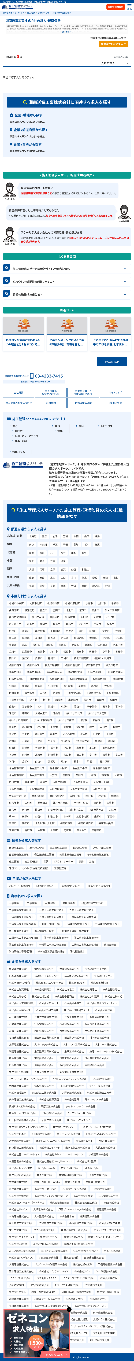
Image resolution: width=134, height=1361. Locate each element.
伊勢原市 (14, 692)
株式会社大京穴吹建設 (21, 1003)
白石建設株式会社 (69, 1065)
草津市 (12, 816)
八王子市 (118, 644)
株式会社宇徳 (66, 1216)
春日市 (28, 830)
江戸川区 (102, 644)
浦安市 (12, 713)
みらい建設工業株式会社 (22, 1250)
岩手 (55, 536)
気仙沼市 (54, 617)
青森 (44, 536)
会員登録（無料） (116, 7)
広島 (31, 577)
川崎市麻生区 (36, 679)
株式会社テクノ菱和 (19, 982)
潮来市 (112, 741)
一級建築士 (15, 903)
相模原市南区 (100, 679)
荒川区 (36, 644)
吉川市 (53, 734)
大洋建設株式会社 (71, 1092)
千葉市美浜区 (16, 699)
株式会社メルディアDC (21, 1257)
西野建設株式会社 (94, 1257)
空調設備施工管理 (19, 854)
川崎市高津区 (115, 672)
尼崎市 (110, 802)
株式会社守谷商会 (64, 996)
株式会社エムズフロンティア (54, 1271)
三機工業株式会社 (74, 1017)
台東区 (119, 631)
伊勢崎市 (53, 754)
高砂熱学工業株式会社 (46, 976)
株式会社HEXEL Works (47, 1182)
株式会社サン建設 (86, 1161)
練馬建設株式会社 (89, 1216)
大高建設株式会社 (19, 1264)
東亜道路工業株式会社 (44, 1092)
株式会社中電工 (72, 1003)
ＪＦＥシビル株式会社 (20, 1278)
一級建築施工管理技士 (93, 903)
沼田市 (80, 754)
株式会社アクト (82, 1271)
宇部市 (12, 823)
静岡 (42, 561)
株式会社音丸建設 (78, 1319)
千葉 (55, 544)
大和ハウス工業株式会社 (77, 1044)
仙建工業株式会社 (51, 1120)
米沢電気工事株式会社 (77, 1147)
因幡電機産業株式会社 (110, 1264)
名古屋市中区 (79, 768)
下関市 (111, 816)
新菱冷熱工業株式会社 (97, 1024)
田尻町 (28, 802)
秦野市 (82, 686)
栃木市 (54, 747)
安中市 (93, 754)
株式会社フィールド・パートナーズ (26, 1202)
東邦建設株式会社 (103, 1312)
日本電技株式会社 (19, 1065)
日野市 (119, 651)
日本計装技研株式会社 (75, 1312)
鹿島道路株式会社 (99, 1017)
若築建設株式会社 (19, 1024)
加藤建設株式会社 (19, 1298)
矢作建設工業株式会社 (21, 1099)
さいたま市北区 (74, 713)
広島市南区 (82, 816)
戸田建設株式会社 (19, 1017)
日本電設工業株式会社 (97, 1058)
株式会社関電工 (42, 989)
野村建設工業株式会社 (74, 1188)
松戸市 (87, 699)
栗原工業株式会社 (50, 1106)
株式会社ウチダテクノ (78, 1120)
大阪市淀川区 (100, 789)
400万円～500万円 (45, 885)
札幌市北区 (35, 603)
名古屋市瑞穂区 (101, 768)
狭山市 (41, 727)
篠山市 (38, 809)
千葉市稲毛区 (93, 692)
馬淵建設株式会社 (94, 1065)
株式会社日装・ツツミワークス (90, 1305)
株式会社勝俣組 (108, 1278)
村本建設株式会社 (99, 1037)
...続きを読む (66, 32)
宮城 (65, 536)
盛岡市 (56, 610)
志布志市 (97, 830)
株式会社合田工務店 (86, 1202)
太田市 (67, 754)
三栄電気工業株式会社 (51, 1223)
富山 (42, 553)
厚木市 (95, 686)
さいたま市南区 (66, 720)
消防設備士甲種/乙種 (20, 951)
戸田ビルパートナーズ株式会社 (74, 1209)
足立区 (75, 644)
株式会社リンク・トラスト (85, 1250)
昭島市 (67, 651)
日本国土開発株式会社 (71, 1085)
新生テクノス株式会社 (68, 1133)
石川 (52, 553)
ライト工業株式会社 (100, 1085)
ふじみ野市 (69, 734)
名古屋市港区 (16, 775)
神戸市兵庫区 (60, 802)
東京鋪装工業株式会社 (21, 1147)
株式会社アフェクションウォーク (51, 1195)
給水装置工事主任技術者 (51, 951)
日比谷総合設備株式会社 (22, 1120)
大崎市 (97, 617)
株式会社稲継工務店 (108, 1292)
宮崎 (84, 586)
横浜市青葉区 (54, 672)
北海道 (32, 536)
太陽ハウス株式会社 (104, 1319)
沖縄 (107, 586)
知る (81, 426)
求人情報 (31, 13)
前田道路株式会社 (74, 1037)
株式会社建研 (71, 1099)
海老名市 (29, 692)
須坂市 (90, 761)
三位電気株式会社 (108, 1195)
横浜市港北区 (72, 665)
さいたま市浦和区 (43, 720)
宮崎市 (67, 830)
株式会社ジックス (18, 1209)
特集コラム (18, 452)
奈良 (73, 569)
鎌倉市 (25, 686)
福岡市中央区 (105, 823)
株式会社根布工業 (82, 1264)
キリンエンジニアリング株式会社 (69, 1078)
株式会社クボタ (98, 1298)
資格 (60, 431)
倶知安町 (29, 610)
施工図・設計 (31, 861)
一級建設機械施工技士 (77, 924)
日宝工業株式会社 (69, 1058)
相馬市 (110, 624)
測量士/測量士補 (50, 924)
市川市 (46, 699)
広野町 (12, 631)
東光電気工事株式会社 (71, 1072)
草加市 (67, 727)
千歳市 (115, 603)
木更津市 (73, 699)
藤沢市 (38, 686)
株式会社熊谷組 (17, 996)
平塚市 (12, 686)
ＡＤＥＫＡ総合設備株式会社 (76, 1292)
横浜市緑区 (15, 672)
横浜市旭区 (112, 665)
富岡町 (25, 631)
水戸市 (84, 734)
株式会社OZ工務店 (109, 1223)
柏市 (40, 706)
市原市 (64, 706)
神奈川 (43, 544)
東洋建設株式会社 (44, 1058)
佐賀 (42, 586)
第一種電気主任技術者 (56, 937)
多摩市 (38, 658)
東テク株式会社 (45, 1175)
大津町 (54, 830)
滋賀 (63, 569)
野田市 (100, 699)
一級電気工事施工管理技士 (74, 930)
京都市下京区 (75, 809)
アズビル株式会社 (70, 1168)
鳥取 (52, 577)
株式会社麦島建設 (59, 1202)
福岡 (31, 586)
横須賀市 (118, 679)
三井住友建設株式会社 (46, 1017)
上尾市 (54, 727)
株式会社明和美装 (19, 1195)
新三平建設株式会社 (20, 1175)
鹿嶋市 (98, 741)
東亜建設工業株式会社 (46, 1051)
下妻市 (38, 741)
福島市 (56, 624)
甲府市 (64, 761)
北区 (24, 644)
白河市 (97, 624)
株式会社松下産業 (83, 1195)
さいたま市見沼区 (18, 720)
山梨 (73, 553)
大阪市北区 (38, 796)
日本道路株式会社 (19, 976)
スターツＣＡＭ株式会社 (67, 1285)
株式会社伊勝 (72, 1182)
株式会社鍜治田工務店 (99, 1092)
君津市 (106, 706)
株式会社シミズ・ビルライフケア (104, 1237)
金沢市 (25, 761)
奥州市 (95, 610)
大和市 (108, 686)
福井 (63, 553)
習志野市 (27, 706)
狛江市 (25, 658)
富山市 (119, 754)
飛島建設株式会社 (44, 1065)
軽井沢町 (105, 761)
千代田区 (55, 631)
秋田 (76, 536)
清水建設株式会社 (44, 969)
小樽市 (89, 603)
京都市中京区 (55, 809)
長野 (84, 553)
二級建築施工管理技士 (21, 910)
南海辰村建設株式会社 (71, 1175)
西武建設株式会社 (69, 1030)
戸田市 (103, 727)
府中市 (54, 651)
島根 (115, 577)
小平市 (106, 651)
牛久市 (51, 741)
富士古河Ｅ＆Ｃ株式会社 (45, 1243)
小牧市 (92, 775)
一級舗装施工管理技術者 (82, 917)
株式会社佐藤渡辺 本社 (44, 1292)
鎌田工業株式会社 (19, 1230)
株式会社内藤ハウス (20, 1010)
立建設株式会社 (93, 1285)
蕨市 (91, 727)
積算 (46, 861)
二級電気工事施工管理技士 (23, 937)
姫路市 (97, 802)
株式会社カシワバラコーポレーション (64, 1154)
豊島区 (12, 644)
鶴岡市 (43, 624)
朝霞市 (116, 727)
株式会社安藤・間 (18, 1243)
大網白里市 (41, 713)
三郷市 (25, 734)
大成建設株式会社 (69, 969)
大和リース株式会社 (106, 1044)
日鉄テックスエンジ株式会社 (101, 1133)
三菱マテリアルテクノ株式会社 (97, 1127)
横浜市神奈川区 (102, 658)
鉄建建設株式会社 (19, 1051)
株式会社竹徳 (71, 1257)
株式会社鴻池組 (40, 996)
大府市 (118, 775)
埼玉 (65, 544)
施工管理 (14, 861)
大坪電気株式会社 (43, 1209)
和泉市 (115, 796)
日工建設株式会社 (39, 1285)
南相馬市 (40, 631)
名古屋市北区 (36, 768)
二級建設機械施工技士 (107, 924)
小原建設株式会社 (48, 1257)
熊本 (63, 586)
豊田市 (66, 775)
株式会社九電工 (65, 989)
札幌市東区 (53, 603)
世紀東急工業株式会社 (97, 1030)
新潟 (31, 553)
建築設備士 (110, 944)
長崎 (52, 586)
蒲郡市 (79, 775)
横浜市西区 (15, 665)
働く (14, 426)
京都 (52, 569)
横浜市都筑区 (75, 672)
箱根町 (56, 692)
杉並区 (119, 637)
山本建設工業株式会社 (81, 1223)
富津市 (119, 706)
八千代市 (92, 706)
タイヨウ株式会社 (75, 1340)
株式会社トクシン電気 (20, 1168)
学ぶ (57, 426)
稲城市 (51, 658)
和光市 (12, 734)
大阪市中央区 (57, 796)
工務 (91, 861)
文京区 (106, 631)
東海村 (12, 747)
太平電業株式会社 (19, 1044)
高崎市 (38, 754)
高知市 (25, 823)
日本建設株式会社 (52, 1113)
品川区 (38, 637)
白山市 (38, 761)
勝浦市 (51, 706)
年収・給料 (21, 441)
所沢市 (12, 727)
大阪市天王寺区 (102, 782)
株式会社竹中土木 (49, 1003)
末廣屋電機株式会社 (20, 1161)
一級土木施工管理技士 (51, 910)
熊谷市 (96, 720)
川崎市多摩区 (16, 679)
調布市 (80, 651)
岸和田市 (75, 796)
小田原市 (53, 686)
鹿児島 (96, 586)
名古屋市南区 (36, 775)
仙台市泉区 (38, 617)
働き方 (19, 431)
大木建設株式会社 (19, 1085)
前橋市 (25, 754)
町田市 (93, 651)
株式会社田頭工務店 (104, 1333)
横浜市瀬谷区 (34, 672)
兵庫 (42, 569)
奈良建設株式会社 (19, 1188)
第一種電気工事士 (19, 930)
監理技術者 (69, 903)
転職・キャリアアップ (26, 436)
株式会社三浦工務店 (45, 1188)
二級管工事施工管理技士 (85, 944)
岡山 (42, 577)
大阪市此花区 (80, 782)
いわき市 (83, 624)
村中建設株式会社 (19, 1182)
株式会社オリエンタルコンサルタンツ (28, 1127)
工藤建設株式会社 (101, 1188)
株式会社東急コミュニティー (102, 1003)
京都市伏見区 (96, 809)
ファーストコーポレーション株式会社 (28, 1078)
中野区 (106, 637)
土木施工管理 (36, 847)
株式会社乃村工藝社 (47, 1010)
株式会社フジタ (77, 982)
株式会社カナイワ (78, 1333)
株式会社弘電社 (111, 989)
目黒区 (51, 637)
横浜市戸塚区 (92, 665)
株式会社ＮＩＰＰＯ (47, 1278)
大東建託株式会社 (44, 1216)
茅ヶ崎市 (68, 686)
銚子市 (33, 699)
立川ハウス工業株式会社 (54, 1250)
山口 (63, 577)
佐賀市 (41, 830)
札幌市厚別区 (72, 603)
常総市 (25, 747)
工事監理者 (60, 868)
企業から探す (43, 13)
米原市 (25, 816)
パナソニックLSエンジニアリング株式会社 (91, 1326)
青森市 (43, 610)
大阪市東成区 (36, 789)
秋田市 (110, 617)
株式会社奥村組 (99, 982)
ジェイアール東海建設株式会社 (50, 1264)
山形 (86, 536)
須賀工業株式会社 (19, 1030)
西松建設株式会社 (44, 1030)
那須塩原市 (108, 747)
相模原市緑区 (57, 679)
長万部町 (14, 610)
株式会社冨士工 (84, 1140)
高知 (105, 577)
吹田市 (89, 796)
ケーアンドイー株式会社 (80, 1113)
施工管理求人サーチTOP (13, 13)
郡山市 (69, 624)
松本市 (77, 761)
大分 (73, 586)
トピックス (106, 426)
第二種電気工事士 (44, 930)
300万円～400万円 (19, 885)
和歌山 (85, 569)
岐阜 (63, 561)
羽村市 (64, 658)
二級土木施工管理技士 (81, 910)
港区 (81, 631)
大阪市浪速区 (16, 789)
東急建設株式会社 (19, 1058)
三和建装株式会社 (19, 1216)
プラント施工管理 (102, 847)
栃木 (86, 544)
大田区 (64, 637)
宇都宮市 (40, 747)
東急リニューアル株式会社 (23, 1113)
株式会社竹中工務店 (96, 969)
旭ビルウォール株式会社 (47, 1298)
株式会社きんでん (73, 1237)
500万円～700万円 (72, 885)
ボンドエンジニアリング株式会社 (53, 1140)
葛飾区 (88, 644)
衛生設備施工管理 (44, 854)
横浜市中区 (33, 665)
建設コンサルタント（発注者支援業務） (29, 868)
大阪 (31, 569)
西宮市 (12, 809)
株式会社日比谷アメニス (77, 1010)
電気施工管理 (79, 847)
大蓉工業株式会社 (105, 1147)
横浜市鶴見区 (81, 658)
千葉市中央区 (73, 692)
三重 (52, 561)
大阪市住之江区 (17, 796)
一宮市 (53, 775)
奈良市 (38, 816)
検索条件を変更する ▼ (113, 44)
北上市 (69, 610)
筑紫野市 (14, 830)
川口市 (109, 720)
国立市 (12, 658)
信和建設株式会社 (44, 1085)
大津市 (112, 809)
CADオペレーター (63, 861)
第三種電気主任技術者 (21, 944)
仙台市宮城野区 (17, 617)
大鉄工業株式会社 (99, 1175)
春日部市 (27, 727)
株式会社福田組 (103, 1010)
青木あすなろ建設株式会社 (78, 1243)
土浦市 (110, 734)
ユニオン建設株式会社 (76, 976)
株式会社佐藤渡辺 (49, 1099)
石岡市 (25, 741)
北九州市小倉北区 (45, 823)
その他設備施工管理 (98, 854)
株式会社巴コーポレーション (24, 1154)
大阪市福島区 (60, 782)
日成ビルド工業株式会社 (22, 1106)
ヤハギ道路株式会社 (106, 1271)
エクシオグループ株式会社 (107, 1230)
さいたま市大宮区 (97, 713)
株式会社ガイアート (49, 1147)
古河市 (12, 741)
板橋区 (49, 644)
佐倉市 (12, 706)
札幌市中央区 (16, 603)
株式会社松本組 (17, 1133)
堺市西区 (42, 802)
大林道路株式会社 (44, 1072)
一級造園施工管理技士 (21, 917)
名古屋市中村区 (58, 768)
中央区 (69, 631)
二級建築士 (33, 903)
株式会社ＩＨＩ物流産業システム (51, 1305)
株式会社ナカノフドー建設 (49, 982)
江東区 (25, 637)
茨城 (76, 544)
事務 (81, 861)
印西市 (25, 713)
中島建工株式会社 (95, 1182)
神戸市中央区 (80, 802)
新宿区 (93, 631)
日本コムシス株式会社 (96, 1099)
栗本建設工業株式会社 (21, 1271)
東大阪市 (14, 802)
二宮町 (43, 692)
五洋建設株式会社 (101, 1078)
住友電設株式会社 (44, 1024)
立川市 (12, 651)
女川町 (84, 617)
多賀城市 (70, 617)
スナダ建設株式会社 (20, 1140)
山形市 (30, 624)
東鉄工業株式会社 (74, 1051)
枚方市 (102, 796)
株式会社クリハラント (64, 1127)
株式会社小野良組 (19, 1072)
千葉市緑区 (112, 692)
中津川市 (29, 782)
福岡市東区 (66, 823)
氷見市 (12, 761)
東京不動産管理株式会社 (74, 1230)
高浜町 (51, 761)
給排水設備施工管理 (70, 854)
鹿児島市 (81, 830)
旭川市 (102, 603)
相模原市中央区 (78, 679)
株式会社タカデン (75, 1298)
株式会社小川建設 (89, 996)
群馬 (97, 544)
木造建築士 (51, 903)
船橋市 (59, 699)
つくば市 (65, 741)
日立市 (96, 734)
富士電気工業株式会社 (21, 1223)
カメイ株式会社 (106, 1140)
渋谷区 (93, 637)
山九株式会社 (92, 1168)
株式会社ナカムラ (49, 1237)
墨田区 (12, 637)
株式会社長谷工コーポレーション (54, 1161)
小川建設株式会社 (19, 1305)
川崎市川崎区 (95, 672)
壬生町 (93, 747)
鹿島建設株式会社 (19, 969)
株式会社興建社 (88, 989)
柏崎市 (106, 754)
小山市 (67, 747)
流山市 (77, 706)
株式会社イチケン (103, 976)
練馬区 (62, 644)
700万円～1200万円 (99, 885)
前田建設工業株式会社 (46, 1037)
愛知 (31, 561)
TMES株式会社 (110, 1202)
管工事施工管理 (58, 847)
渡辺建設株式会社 (106, 1209)
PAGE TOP (112, 362)
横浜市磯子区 (52, 665)
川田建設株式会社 (41, 1133)
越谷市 (80, 727)
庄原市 (98, 816)
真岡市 (80, 747)
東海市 (105, 775)
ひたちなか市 (83, 741)
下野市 (12, 754)
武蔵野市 (27, 651)
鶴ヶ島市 (39, 734)
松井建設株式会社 (69, 1024)
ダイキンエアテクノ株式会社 (80, 1106)
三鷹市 (41, 651)
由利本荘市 (15, 624)
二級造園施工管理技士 (51, 917)
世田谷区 (79, 637)
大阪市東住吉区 (78, 789)
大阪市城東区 (57, 789)
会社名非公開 (16, 1285)
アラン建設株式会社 (44, 1230)
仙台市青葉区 (112, 610)
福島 (97, 536)
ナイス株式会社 (112, 1250)
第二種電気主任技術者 (86, 937)
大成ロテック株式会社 (46, 1044)
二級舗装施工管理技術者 (22, 924)
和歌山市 (53, 816)
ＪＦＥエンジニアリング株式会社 (78, 1278)
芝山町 (56, 713)
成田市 (113, 699)
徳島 (84, 577)
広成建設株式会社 (98, 1154)
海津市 (43, 782)
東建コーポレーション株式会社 (106, 1051)
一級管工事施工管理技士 (52, 944)
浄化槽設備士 (77, 951)
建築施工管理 (16, 847)
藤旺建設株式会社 (99, 1340)
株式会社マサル (17, 1292)
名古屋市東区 (16, 768)
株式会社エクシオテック (21, 1237)
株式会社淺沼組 (17, 1092)
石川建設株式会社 (19, 1037)
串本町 (67, 816)
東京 (31, 544)
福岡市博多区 (85, 823)
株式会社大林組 (46, 1168)
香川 (73, 577)
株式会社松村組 (113, 996)
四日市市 (14, 782)
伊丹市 (25, 809)
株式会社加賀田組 (19, 989)
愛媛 (94, 577)
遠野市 (82, 610)
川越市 (83, 720)
